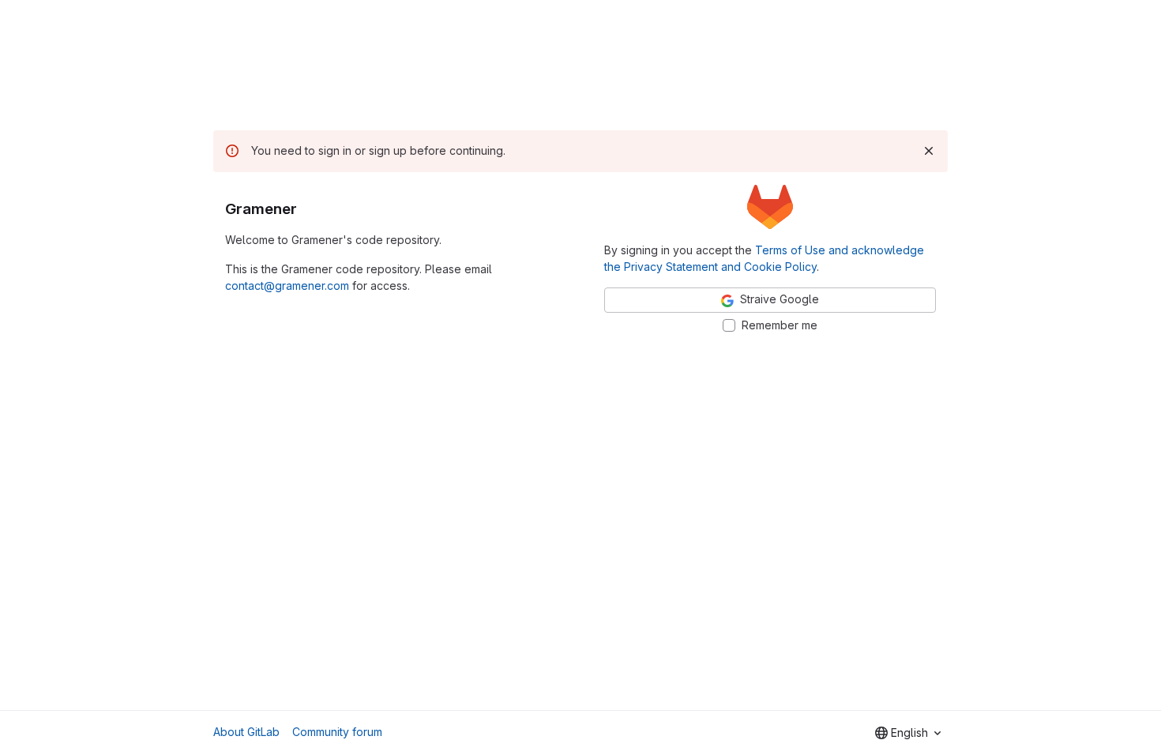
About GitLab (246, 731)
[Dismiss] (928, 150)
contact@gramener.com (287, 285)
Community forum (337, 731)
